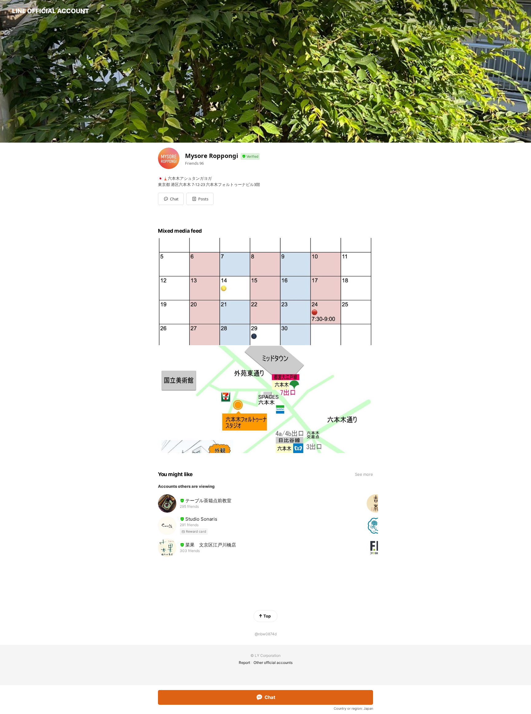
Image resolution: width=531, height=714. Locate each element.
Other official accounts (273, 662)
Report (244, 662)
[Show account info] (250, 156)
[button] (200, 199)
